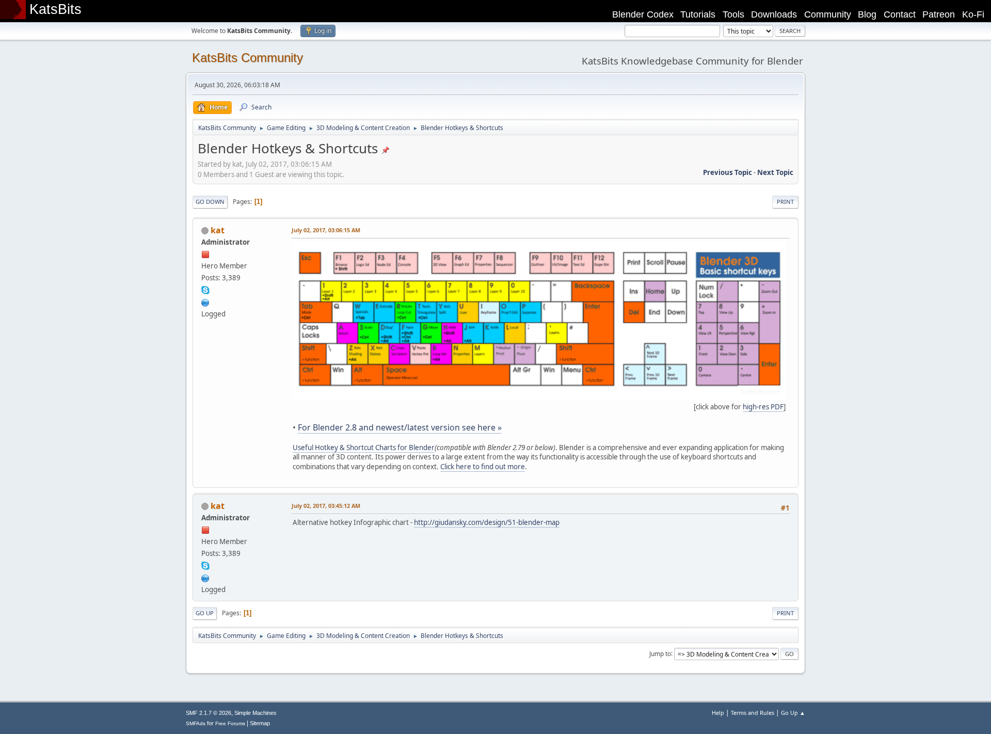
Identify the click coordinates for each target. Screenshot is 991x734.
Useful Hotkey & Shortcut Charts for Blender (364, 447)
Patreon (938, 14)
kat (218, 230)
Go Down (210, 201)
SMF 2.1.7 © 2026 (208, 713)
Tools (733, 14)
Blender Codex (643, 14)
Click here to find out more (482, 466)
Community (827, 14)
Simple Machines (255, 713)
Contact (900, 14)
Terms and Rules (752, 712)
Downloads (774, 14)
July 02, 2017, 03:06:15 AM (326, 230)
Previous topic (727, 172)
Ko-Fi (973, 14)
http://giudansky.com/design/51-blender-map (487, 522)
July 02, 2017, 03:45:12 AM (326, 505)
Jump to (660, 653)
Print (785, 201)
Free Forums (230, 723)
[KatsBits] (205, 301)
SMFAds (195, 723)
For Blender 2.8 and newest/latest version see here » (400, 427)
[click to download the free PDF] (539, 397)
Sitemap (260, 723)
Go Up (205, 613)
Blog (867, 14)
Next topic (775, 172)
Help (718, 712)
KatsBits (55, 9)
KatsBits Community (247, 58)
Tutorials (697, 14)
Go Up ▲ (793, 712)
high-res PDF (763, 406)
